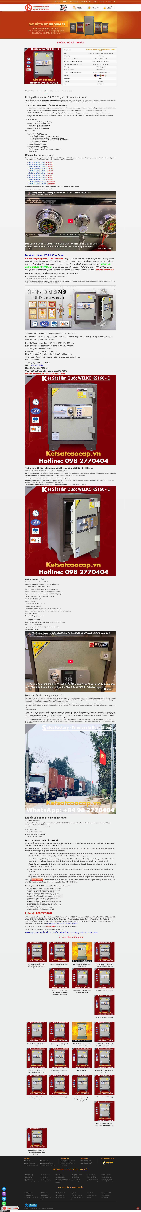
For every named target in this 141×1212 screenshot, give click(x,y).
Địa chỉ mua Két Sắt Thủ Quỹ (59, 1097)
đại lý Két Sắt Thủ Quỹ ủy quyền (104, 990)
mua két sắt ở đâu (110, 712)
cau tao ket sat (59, 715)
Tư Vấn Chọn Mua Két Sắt (63, 1179)
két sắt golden (36, 715)
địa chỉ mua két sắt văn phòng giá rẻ (37, 127)
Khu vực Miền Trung (86, 1162)
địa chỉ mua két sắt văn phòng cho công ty (39, 123)
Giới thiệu (65, 1)
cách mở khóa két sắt (33, 909)
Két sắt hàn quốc (91, 1176)
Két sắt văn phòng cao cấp (32, 1181)
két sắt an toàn (32, 896)
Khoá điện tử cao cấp (107, 1181)
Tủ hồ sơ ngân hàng (92, 1195)
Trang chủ (57, 1)
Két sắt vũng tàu (91, 1174)
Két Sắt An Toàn (29, 1162)
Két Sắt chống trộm (76, 1181)
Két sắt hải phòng (45, 1174)
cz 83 (37, 717)
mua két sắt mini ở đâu (34, 906)
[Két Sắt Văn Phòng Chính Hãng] (70, 420)
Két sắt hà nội (44, 1176)
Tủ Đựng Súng (44, 1160)
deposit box (55, 717)
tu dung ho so (32, 888)
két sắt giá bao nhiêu (61, 712)
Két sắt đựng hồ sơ (46, 1181)
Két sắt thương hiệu (92, 1177)
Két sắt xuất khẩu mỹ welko (68, 1160)
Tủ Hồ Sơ (27, 1160)
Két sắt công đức (45, 1179)
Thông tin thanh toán (37, 143)
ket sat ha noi (31, 900)
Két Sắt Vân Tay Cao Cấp (47, 1163)
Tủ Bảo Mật (64, 1165)
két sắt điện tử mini (81, 712)
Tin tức (95, 1)
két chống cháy (91, 712)
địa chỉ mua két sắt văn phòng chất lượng (39, 125)
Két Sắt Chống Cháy (30, 1163)
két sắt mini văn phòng (87, 715)
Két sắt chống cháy (107, 1177)
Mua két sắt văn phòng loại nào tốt (37, 144)
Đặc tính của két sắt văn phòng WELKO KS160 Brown (45, 136)
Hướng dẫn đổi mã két (86, 1)
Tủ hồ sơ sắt (90, 1192)
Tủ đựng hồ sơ (44, 1195)
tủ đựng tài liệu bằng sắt (69, 715)
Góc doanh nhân (74, 1)
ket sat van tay (43, 714)
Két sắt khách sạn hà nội (77, 1174)
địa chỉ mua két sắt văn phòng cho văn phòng (40, 122)
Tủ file (88, 1194)
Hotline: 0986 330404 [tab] (67, 91)
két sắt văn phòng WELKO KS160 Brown (38, 135)
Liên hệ (109, 1)
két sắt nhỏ (78, 715)
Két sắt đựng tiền (60, 1176)
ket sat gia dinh (39, 712)
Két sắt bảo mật (60, 1177)
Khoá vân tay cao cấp (92, 1181)
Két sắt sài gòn (29, 1174)
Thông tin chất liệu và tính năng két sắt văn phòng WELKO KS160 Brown (50, 140)
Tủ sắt (103, 1194)
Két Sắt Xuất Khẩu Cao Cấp (68, 1163)
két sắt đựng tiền (32, 904)
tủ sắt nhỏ (102, 712)
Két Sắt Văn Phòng (66, 1162)
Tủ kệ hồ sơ (105, 1197)
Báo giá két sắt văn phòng (35, 133)
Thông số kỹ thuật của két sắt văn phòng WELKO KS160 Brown (48, 138)
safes (29, 893)
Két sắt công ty (44, 1177)
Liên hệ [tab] (57, 91)
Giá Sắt (89, 1197)
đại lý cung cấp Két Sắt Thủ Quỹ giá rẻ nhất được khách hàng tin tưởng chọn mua (36, 966)
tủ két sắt (97, 712)
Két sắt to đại (28, 1177)
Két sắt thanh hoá (106, 1174)
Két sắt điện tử (29, 1176)
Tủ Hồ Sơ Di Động (60, 1197)
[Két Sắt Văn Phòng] (70, 307)
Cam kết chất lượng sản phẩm (39, 141)
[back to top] (137, 1208)
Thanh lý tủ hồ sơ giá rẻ (31, 1197)
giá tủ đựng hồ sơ (71, 712)
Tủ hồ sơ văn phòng (76, 1195)
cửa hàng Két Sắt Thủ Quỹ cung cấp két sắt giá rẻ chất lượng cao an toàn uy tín (36, 1152)
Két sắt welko (74, 1176)
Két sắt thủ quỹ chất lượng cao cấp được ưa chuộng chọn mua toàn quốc (82, 1099)
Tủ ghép (58, 1194)
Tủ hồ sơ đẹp (28, 1192)
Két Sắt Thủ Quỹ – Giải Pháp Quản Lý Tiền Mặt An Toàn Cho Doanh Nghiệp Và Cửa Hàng (59, 992)
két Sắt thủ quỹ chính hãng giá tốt (104, 1017)
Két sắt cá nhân (75, 1177)
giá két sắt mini (36, 714)
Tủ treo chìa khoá (106, 1192)
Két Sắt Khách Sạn (45, 1162)
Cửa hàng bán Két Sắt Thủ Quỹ (104, 1097)
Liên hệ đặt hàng (32, 151)
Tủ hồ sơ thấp (44, 1192)
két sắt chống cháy (33, 898)
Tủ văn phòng (105, 1195)
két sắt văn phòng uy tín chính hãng (37, 146)
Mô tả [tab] (45, 91)
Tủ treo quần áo (45, 1194)
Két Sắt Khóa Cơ (75, 1179)
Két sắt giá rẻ (105, 1176)
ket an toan (78, 714)
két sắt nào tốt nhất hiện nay (47, 715)
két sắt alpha (52, 712)
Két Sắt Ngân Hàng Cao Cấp (48, 1165)
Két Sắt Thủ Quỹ (81, 1070)
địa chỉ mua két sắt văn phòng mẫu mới (38, 128)
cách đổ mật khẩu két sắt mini (67, 714)
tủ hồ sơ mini (106, 714)
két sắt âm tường (85, 714)
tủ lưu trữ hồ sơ (32, 717)
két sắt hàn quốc (32, 901)
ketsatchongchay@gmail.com (36, 616)
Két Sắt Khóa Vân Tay (92, 1179)
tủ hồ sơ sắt (31, 908)
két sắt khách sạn (33, 891)
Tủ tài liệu (73, 1192)
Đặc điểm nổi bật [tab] (29, 91)
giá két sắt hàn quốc (99, 715)
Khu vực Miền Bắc (86, 1160)
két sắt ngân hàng (33, 890)
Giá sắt (27, 1194)
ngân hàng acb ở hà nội (45, 717)
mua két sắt (46, 712)
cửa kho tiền (28, 714)
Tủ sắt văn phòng (60, 1192)
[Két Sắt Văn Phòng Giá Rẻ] (70, 531)
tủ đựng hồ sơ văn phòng (96, 714)
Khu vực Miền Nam (86, 1163)
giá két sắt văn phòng (53, 714)
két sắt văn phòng (29, 712)
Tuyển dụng (102, 1)
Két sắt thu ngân (29, 1179)
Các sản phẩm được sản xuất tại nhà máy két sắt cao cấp (46, 149)
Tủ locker (73, 1194)
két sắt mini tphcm (62, 717)
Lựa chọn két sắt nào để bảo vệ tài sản (38, 148)
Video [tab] (51, 91)
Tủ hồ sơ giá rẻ (60, 1195)
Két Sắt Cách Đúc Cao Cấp (31, 1165)
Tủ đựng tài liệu (29, 1195)
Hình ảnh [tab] (39, 91)
